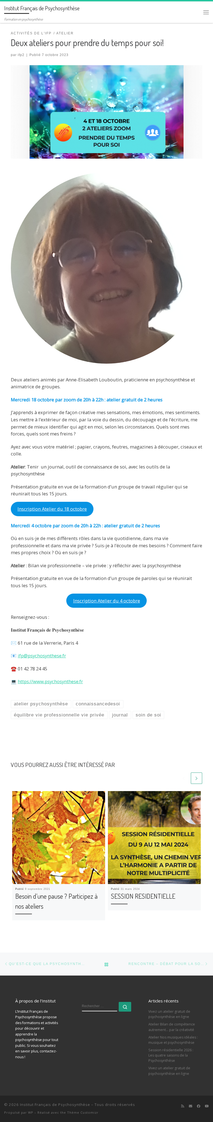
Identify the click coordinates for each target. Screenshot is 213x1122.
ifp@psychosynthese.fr (42, 655)
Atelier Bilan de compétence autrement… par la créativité (171, 1027)
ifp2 (21, 55)
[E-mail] (190, 1106)
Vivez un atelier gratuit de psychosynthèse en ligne (169, 1014)
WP (30, 1112)
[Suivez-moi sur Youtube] (207, 1106)
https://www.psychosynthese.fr (50, 681)
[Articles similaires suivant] (196, 778)
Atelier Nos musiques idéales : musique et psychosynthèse (173, 1040)
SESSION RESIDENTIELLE (143, 896)
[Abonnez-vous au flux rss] (182, 1106)
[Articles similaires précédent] (183, 778)
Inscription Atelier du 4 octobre (106, 600)
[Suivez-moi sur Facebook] (198, 1106)
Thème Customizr (82, 1112)
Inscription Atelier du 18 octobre (52, 509)
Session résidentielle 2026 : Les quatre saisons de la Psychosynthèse (170, 1055)
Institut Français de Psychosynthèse (55, 1104)
